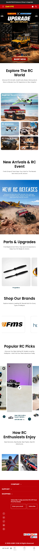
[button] (3, 6)
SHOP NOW (5, 97)
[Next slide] (22, 475)
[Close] (11, 548)
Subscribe (32, 506)
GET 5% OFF (5, 548)
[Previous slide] (16, 475)
